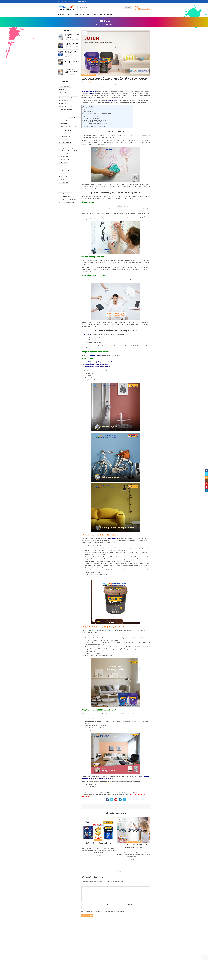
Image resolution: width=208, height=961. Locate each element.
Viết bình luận (85, 88)
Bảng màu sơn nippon (63, 97)
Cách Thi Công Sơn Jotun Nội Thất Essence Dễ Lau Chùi (133, 845)
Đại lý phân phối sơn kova (64, 188)
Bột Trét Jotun (74, 97)
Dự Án (96, 15)
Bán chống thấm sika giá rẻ (65, 86)
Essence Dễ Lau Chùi (87, 84)
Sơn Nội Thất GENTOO (64, 170)
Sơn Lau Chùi (93, 86)
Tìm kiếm (127, 7)
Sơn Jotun (87, 86)
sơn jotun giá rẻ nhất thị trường (66, 148)
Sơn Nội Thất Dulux (63, 168)
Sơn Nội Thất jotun (101, 86)
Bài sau (145, 806)
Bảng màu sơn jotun (63, 94)
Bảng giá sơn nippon (63, 92)
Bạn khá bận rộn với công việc (92, 118)
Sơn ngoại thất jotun (63, 156)
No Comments (75, 39)
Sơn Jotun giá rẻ (62, 145)
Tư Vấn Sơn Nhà (92, 74)
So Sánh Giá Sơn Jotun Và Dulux (98, 843)
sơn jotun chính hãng (63, 139)
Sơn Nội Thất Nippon (63, 176)
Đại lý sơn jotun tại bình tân (65, 193)
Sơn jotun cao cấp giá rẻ (64, 136)
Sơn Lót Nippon (62, 150)
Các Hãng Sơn (79, 15)
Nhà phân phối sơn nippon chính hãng (67, 115)
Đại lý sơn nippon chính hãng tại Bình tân (68, 199)
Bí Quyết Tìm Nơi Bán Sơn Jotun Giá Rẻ (71, 44)
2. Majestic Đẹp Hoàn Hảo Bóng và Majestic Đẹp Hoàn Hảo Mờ (101, 125)
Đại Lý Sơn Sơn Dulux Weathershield (67, 202)
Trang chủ (100, 24)
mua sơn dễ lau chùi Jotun (135, 84)
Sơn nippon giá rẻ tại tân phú (65, 165)
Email (107, 904)
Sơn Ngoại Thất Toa (63, 162)
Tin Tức (102, 15)
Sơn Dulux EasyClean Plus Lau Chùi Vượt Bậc (67, 127)
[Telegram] (124, 799)
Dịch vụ (89, 15)
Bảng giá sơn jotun (63, 89)
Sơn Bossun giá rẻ (63, 117)
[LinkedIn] (120, 799)
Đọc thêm (98, 855)
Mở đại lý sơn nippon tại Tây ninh (66, 106)
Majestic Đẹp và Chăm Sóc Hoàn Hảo (119, 84)
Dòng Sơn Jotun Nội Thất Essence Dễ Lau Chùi (96, 126)
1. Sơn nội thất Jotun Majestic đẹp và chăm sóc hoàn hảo (100, 123)
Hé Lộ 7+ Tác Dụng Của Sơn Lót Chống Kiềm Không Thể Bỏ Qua (72, 36)
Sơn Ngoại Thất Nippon (64, 159)
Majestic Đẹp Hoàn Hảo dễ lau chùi (100, 84)
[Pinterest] (115, 799)
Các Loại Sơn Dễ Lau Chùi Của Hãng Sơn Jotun (94, 120)
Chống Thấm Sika (62, 103)
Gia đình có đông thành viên (92, 116)
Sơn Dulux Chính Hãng (64, 123)
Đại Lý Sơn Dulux (62, 191)
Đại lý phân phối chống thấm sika (66, 185)
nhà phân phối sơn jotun (64, 112)
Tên (82, 904)
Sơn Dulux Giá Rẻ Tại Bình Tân (65, 130)
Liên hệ (109, 15)
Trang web (130, 904)
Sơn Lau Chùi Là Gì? (88, 111)
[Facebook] (107, 799)
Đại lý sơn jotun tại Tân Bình (65, 196)
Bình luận (84, 885)
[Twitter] (111, 799)
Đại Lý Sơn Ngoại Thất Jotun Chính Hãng (70, 52)
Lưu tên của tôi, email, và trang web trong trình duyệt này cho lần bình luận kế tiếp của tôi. (105, 911)
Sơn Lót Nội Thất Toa (73, 150)
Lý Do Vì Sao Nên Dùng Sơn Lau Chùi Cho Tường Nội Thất (97, 113)
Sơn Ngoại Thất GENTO (64, 153)
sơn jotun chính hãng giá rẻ (65, 142)
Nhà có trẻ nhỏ (89, 115)
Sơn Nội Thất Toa (62, 179)
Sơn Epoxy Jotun (62, 133)
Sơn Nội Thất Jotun (63, 173)
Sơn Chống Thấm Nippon (64, 120)
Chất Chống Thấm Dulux (64, 100)
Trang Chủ (61, 15)
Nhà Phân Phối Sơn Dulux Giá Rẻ (66, 109)
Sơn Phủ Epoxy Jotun (63, 182)
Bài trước (88, 806)
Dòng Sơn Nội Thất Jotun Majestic (93, 122)
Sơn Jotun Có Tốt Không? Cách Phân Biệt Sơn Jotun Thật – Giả (72, 61)
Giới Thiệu (70, 15)
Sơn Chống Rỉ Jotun (73, 117)
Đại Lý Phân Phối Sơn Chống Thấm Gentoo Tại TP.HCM (71, 71)
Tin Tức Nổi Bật (108, 24)
